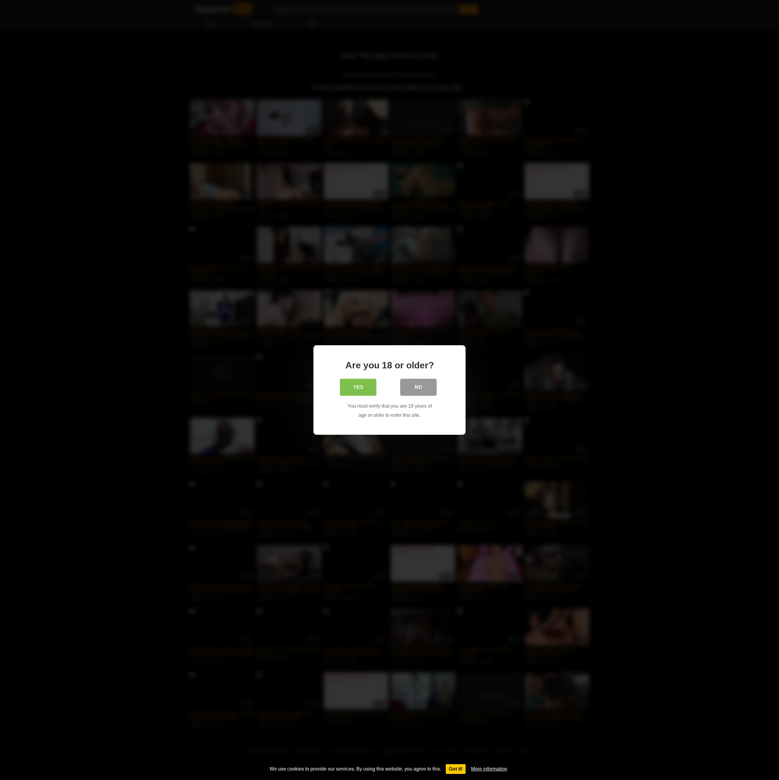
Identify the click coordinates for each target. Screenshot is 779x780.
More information (489, 768)
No (418, 387)
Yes (358, 387)
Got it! (456, 768)
